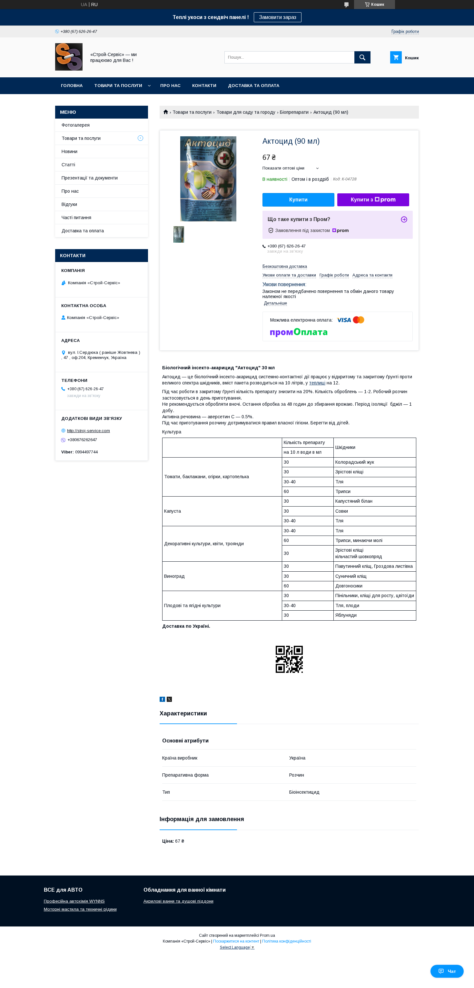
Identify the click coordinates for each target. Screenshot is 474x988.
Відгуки (69, 204)
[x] (169, 700)
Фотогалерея (76, 125)
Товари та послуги (118, 85)
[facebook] (162, 700)
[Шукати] (362, 57)
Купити (298, 199)
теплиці (317, 382)
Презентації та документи (90, 177)
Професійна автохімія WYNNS (74, 901)
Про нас (170, 85)
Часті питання (76, 217)
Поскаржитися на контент (236, 941)
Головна (72, 85)
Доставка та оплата (253, 85)
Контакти (204, 85)
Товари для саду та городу (245, 112)
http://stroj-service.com (88, 430)
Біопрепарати (294, 112)
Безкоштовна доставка (284, 266)
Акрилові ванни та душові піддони (178, 901)
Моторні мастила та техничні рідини (80, 909)
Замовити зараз (277, 17)
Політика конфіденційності (286, 941)
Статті (68, 164)
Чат (452, 971)
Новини (69, 151)
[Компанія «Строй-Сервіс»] (69, 69)
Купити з (362, 199)
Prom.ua (267, 935)
